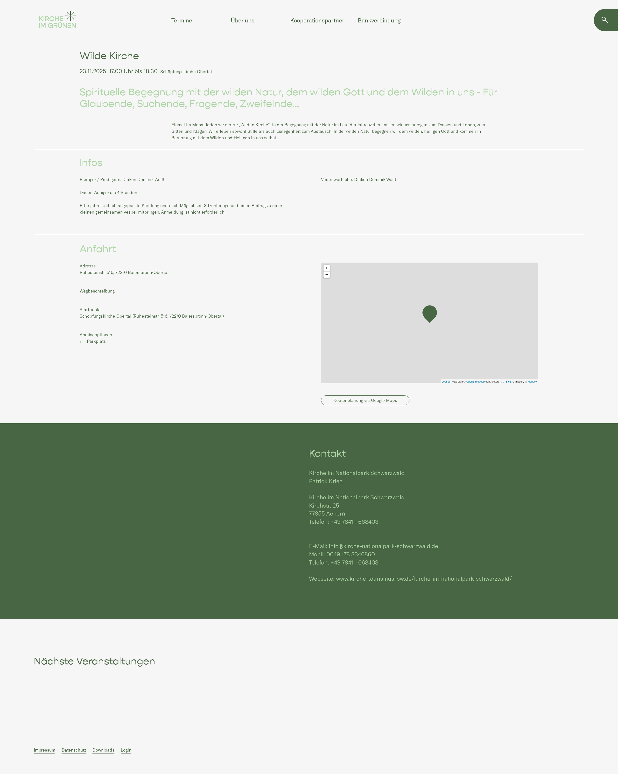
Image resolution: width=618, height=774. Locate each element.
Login (126, 750)
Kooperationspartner (317, 20)
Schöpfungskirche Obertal (186, 71)
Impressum (44, 750)
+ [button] (326, 268)
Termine (181, 20)
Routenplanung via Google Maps (365, 400)
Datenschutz (74, 750)
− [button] (326, 274)
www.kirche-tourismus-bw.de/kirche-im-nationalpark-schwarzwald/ (424, 578)
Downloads (103, 750)
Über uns (242, 20)
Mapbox (532, 381)
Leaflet (446, 381)
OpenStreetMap (475, 381)
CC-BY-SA (507, 381)
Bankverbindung (379, 20)
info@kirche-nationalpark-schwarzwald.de (383, 545)
